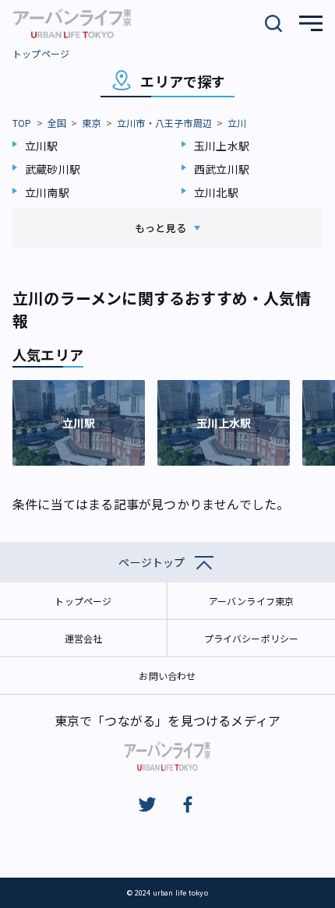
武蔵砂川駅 (52, 169)
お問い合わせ (167, 675)
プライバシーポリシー (251, 638)
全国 (57, 122)
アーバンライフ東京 (251, 600)
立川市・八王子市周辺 (164, 122)
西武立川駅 (221, 169)
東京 (91, 122)
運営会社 (84, 638)
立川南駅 (47, 192)
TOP (22, 122)
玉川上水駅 (221, 145)
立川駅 (41, 145)
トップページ (40, 53)
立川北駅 (216, 192)
